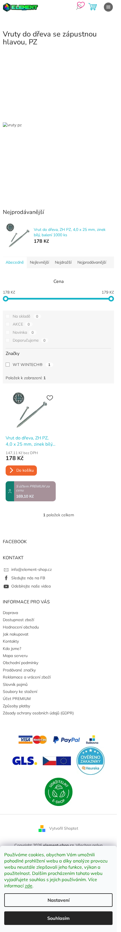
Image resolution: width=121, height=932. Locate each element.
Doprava (10, 612)
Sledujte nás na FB (28, 577)
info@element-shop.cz (31, 569)
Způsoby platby (16, 705)
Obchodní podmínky (20, 662)
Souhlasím (58, 918)
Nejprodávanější (91, 262)
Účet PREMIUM (17, 698)
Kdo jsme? (12, 648)
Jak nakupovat (15, 634)
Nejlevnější (39, 262)
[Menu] (108, 7)
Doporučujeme (29, 340)
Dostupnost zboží (18, 619)
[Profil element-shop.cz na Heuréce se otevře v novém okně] (91, 760)
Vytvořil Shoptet (63, 828)
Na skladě (25, 316)
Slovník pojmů (15, 684)
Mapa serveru (15, 655)
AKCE (21, 324)
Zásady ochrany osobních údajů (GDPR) (38, 713)
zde (28, 885)
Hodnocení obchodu (21, 627)
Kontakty (11, 641)
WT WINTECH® (31, 364)
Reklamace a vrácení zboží (27, 677)
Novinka (23, 332)
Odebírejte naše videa (31, 586)
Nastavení (59, 900)
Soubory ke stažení (20, 691)
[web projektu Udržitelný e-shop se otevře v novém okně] (58, 791)
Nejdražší (63, 262)
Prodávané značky (19, 670)
